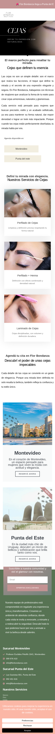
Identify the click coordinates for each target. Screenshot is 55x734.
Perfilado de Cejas (27, 222)
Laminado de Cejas (27, 328)
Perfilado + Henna (27, 275)
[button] (53, 14)
